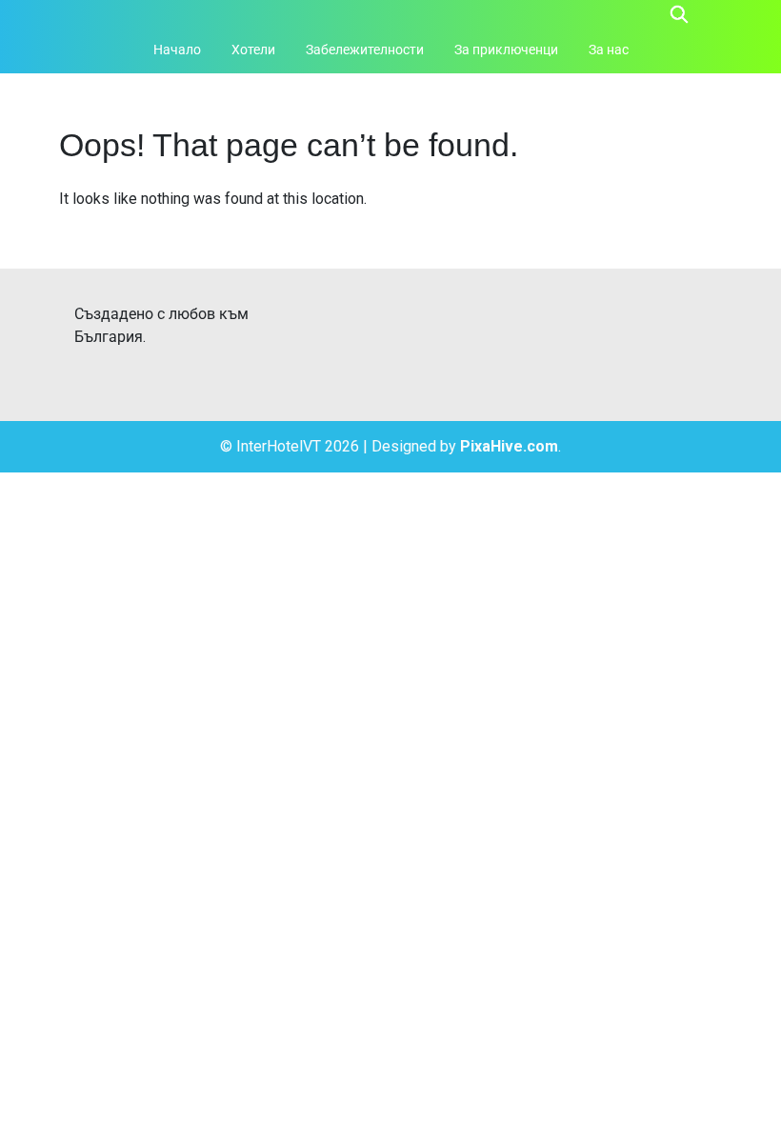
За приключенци (506, 49)
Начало (177, 49)
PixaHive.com (509, 446)
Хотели (253, 49)
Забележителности (365, 49)
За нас (609, 49)
